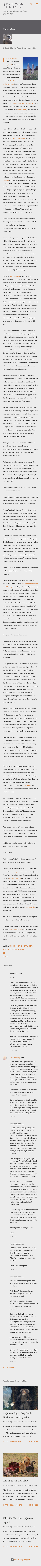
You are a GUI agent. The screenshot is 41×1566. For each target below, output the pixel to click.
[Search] (31, 4)
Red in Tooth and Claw (15, 1480)
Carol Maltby (15, 1057)
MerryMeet (8, 65)
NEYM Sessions (16, 929)
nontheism (7, 949)
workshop (13, 872)
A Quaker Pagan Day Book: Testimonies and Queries (17, 1415)
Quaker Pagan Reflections (13, 5)
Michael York (21, 110)
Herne (19, 946)
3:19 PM (13, 1361)
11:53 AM (14, 1050)
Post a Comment (9, 1367)
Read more (33, 1441)
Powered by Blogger (22, 1559)
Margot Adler (30, 907)
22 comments (16, 1546)
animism (12, 946)
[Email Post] (4, 954)
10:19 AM (14, 1269)
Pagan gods (18, 949)
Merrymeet (27, 946)
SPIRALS (28, 785)
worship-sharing (15, 878)
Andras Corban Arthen (17, 138)
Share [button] (5, 957)
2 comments (15, 1441)
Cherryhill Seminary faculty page (23, 103)
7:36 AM (13, 1236)
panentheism (15, 276)
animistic (6, 180)
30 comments (16, 1505)
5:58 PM (13, 1116)
